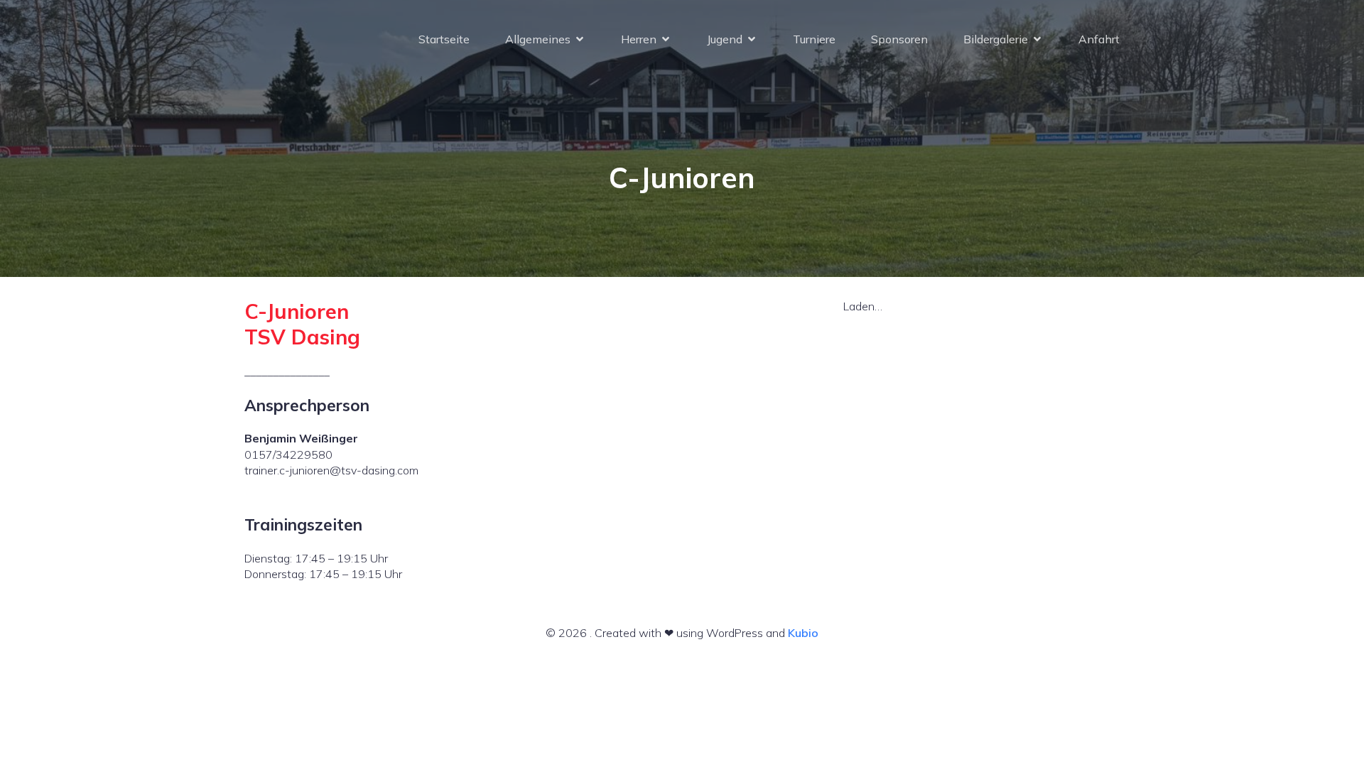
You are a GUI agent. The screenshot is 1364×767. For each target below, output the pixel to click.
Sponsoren (899, 39)
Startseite (444, 39)
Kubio (803, 633)
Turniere (814, 39)
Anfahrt (1099, 39)
